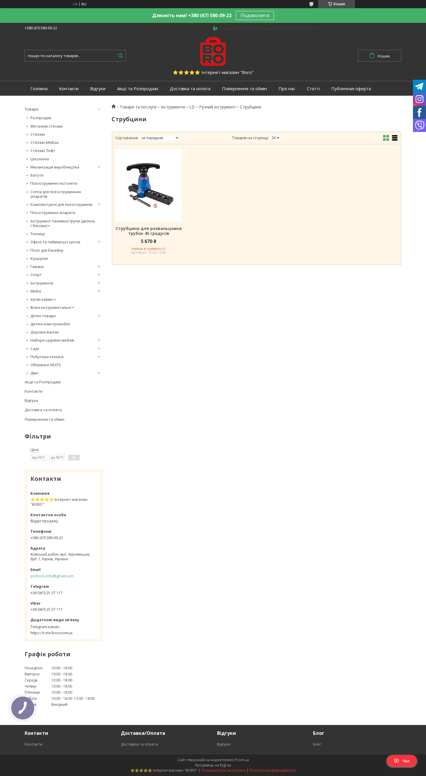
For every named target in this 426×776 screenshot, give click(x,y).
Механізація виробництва (54, 167)
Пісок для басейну (46, 250)
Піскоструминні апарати (52, 212)
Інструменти (41, 283)
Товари (31, 109)
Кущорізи (39, 258)
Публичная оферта (351, 88)
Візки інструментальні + (52, 307)
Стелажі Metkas (44, 142)
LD (192, 107)
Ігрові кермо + (43, 299)
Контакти (69, 88)
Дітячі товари (43, 315)
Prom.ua (242, 759)
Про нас (286, 88)
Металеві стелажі (46, 126)
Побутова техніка (46, 356)
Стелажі (37, 134)
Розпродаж (40, 117)
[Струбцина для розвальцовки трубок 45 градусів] (148, 185)
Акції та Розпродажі (137, 88)
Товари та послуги (138, 107)
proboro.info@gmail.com (52, 576)
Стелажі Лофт (42, 150)
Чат (406, 761)
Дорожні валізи (44, 332)
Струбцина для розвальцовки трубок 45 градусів (148, 231)
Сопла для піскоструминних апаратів (55, 194)
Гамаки (37, 266)
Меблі (35, 291)
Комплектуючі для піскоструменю (61, 204)
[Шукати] (120, 55)
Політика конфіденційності (273, 770)
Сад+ (34, 348)
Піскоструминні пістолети (53, 183)
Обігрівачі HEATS (45, 364)
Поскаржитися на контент (223, 770)
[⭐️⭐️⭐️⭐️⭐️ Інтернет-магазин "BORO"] (213, 50)
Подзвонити (255, 15)
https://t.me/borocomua (51, 632)
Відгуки (97, 88)
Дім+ (34, 373)
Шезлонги (39, 159)
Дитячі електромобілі (50, 324)
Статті (313, 88)
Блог (317, 744)
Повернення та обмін (244, 88)
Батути (36, 175)
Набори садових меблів (52, 340)
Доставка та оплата (190, 88)
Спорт (36, 274)
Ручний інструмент (217, 107)
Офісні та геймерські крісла (55, 241)
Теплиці (37, 233)
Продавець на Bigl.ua (213, 765)
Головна (39, 88)
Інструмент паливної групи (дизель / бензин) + (62, 223)
